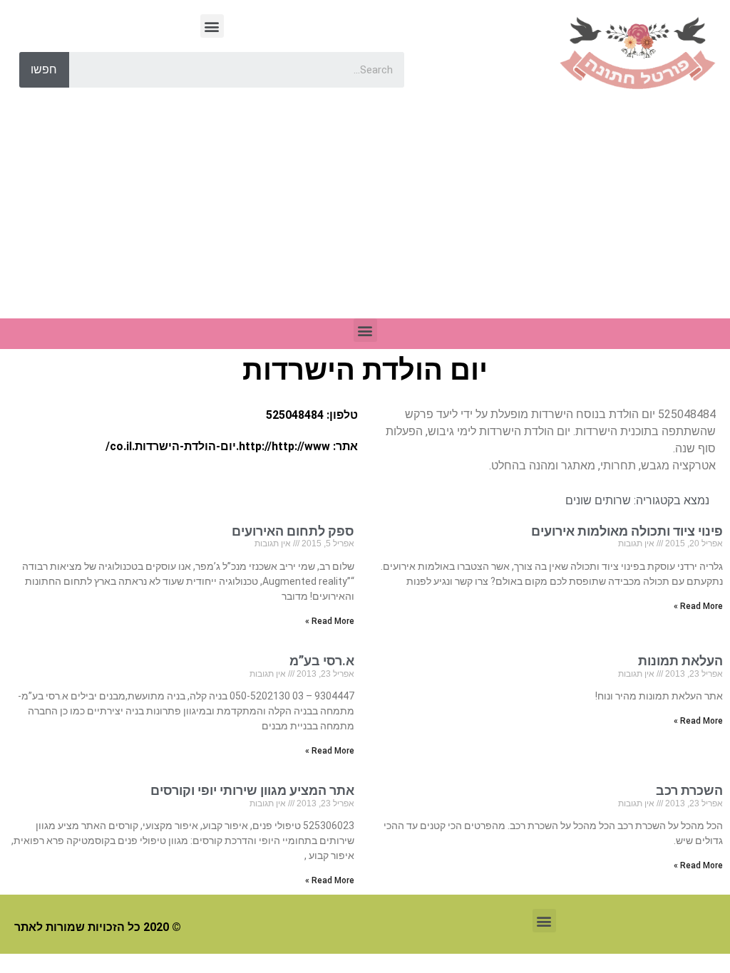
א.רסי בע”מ (321, 660)
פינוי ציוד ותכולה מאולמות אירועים (627, 531)
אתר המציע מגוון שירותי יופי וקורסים (252, 790)
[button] (212, 26)
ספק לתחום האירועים (293, 531)
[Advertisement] (365, 211)
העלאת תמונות (680, 660)
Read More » (698, 606)
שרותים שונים (598, 500)
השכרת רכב (689, 790)
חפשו (44, 69)
